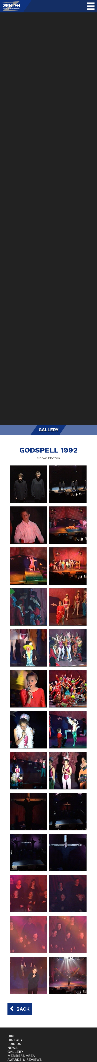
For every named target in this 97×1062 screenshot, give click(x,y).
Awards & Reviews (24, 1060)
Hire (11, 1036)
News (12, 1048)
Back (23, 1009)
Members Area (21, 1056)
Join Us (14, 1044)
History (14, 1040)
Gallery (15, 1052)
